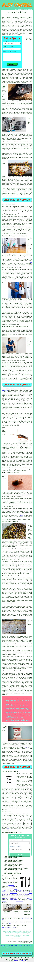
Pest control (6, 388)
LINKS (19, 9)
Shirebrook (5, 390)
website (27, 747)
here (23, 408)
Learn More (18, 961)
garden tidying (14, 899)
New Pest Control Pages (15, 945)
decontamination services (23, 781)
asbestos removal (24, 894)
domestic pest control (14, 794)
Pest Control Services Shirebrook (12, 832)
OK (26, 961)
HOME (16, 9)
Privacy (31, 949)
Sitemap (3, 945)
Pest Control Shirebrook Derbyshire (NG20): (17, 17)
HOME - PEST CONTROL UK (17, 939)
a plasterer (13, 893)
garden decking (13, 887)
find (6, 814)
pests (24, 70)
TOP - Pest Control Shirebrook (10, 927)
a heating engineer (15, 895)
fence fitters (19, 901)
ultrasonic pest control (13, 788)
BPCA (31, 262)
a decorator (19, 890)
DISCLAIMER (30, 9)
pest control (18, 22)
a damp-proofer (19, 897)
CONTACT (25, 9)
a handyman (27, 898)
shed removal (26, 891)
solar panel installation (8, 898)
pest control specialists (15, 400)
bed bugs (21, 515)
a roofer (11, 885)
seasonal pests (6, 82)
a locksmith (12, 886)
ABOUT (22, 9)
